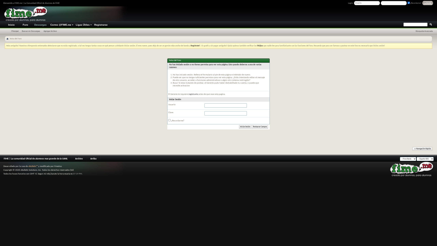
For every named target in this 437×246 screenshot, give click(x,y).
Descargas (40, 24)
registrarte (193, 94)
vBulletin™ (33, 166)
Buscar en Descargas (31, 31)
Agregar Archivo (50, 31)
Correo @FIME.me (60, 24)
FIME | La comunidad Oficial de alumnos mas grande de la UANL (36, 159)
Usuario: (172, 105)
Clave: (171, 112)
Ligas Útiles (83, 24)
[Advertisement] (370, 14)
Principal (14, 31)
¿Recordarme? (415, 3)
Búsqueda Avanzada (424, 31)
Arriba (93, 159)
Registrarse (101, 24)
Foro (25, 24)
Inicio (11, 24)
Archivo (79, 159)
